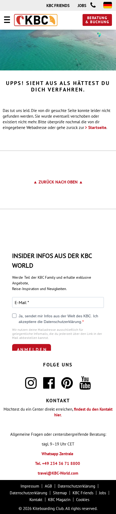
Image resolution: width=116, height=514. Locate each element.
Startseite (97, 127)
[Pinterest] (67, 386)
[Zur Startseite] (35, 20)
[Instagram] (30, 386)
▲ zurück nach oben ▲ (58, 182)
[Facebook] (48, 386)
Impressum (30, 486)
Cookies (82, 499)
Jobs (82, 5)
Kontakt (35, 499)
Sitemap (60, 492)
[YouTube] (85, 386)
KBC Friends (58, 5)
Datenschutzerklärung (76, 486)
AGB (48, 486)
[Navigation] (7, 20)
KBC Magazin (59, 499)
